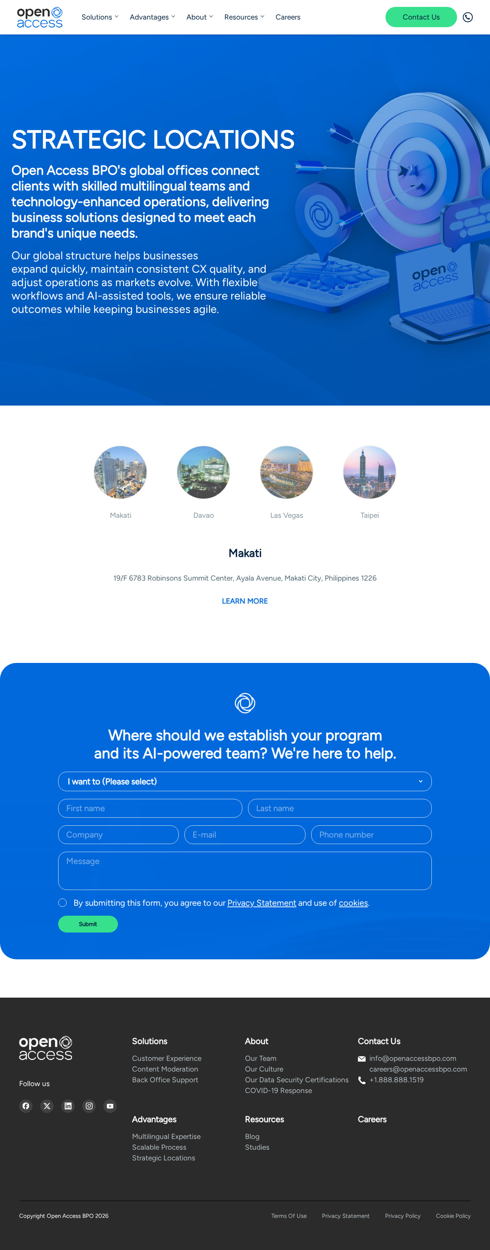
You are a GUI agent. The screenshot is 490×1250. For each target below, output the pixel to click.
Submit (88, 924)
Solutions (97, 17)
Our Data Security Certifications (297, 1079)
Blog (252, 1136)
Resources (241, 17)
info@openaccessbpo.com (412, 1058)
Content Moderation (165, 1069)
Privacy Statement (261, 903)
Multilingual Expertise (166, 1136)
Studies (257, 1147)
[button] (120, 482)
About (196, 17)
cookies (353, 903)
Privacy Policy (403, 1215)
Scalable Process (159, 1147)
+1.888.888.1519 (396, 1079)
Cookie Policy (453, 1215)
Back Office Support (165, 1079)
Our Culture (264, 1069)
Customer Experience (166, 1058)
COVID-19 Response (278, 1090)
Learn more (245, 601)
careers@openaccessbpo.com (418, 1069)
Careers (288, 17)
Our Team (260, 1058)
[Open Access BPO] (45, 1048)
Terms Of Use (289, 1215)
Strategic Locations (163, 1157)
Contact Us (421, 17)
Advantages (149, 17)
